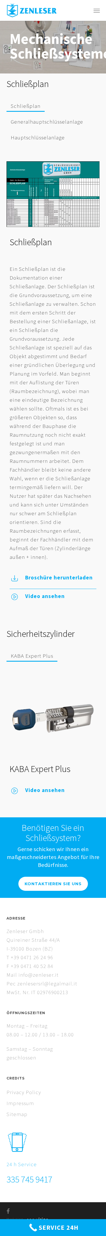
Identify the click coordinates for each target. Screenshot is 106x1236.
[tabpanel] (53, 382)
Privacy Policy (24, 1092)
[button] (97, 10)
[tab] (26, 104)
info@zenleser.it (38, 974)
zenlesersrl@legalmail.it (47, 983)
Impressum (20, 1103)
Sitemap (17, 1114)
